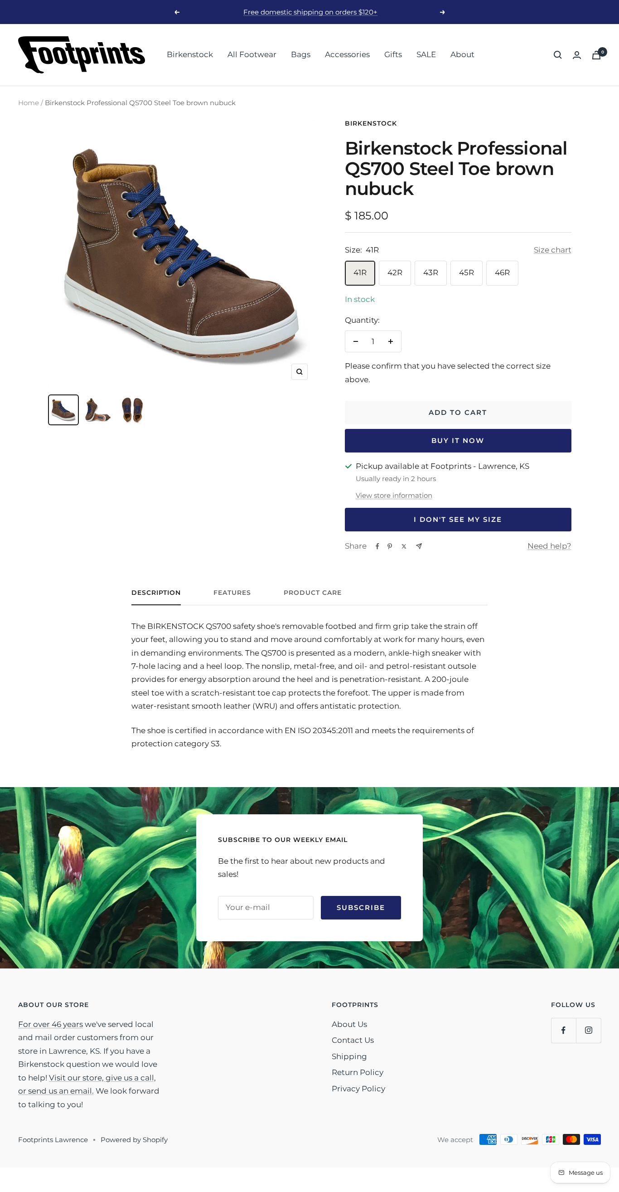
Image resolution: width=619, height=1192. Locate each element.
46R (502, 272)
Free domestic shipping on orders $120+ (310, 12)
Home (28, 102)
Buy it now (457, 440)
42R (394, 272)
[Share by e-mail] (419, 546)
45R (466, 272)
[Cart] (596, 55)
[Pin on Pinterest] (389, 546)
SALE (426, 54)
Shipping (349, 1056)
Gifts (393, 54)
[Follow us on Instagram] (588, 1030)
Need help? (549, 545)
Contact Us (353, 1040)
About (462, 54)
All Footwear (251, 54)
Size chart (552, 249)
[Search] (558, 55)
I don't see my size (458, 519)
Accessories (347, 54)
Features (232, 593)
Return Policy (357, 1072)
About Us (349, 1024)
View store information (394, 495)
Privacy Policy (358, 1088)
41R (360, 272)
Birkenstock (190, 54)
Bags (300, 54)
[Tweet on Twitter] (404, 546)
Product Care (313, 593)
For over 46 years (50, 1024)
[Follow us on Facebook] (563, 1030)
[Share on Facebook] (377, 546)
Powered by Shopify (134, 1139)
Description (156, 593)
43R (430, 272)
